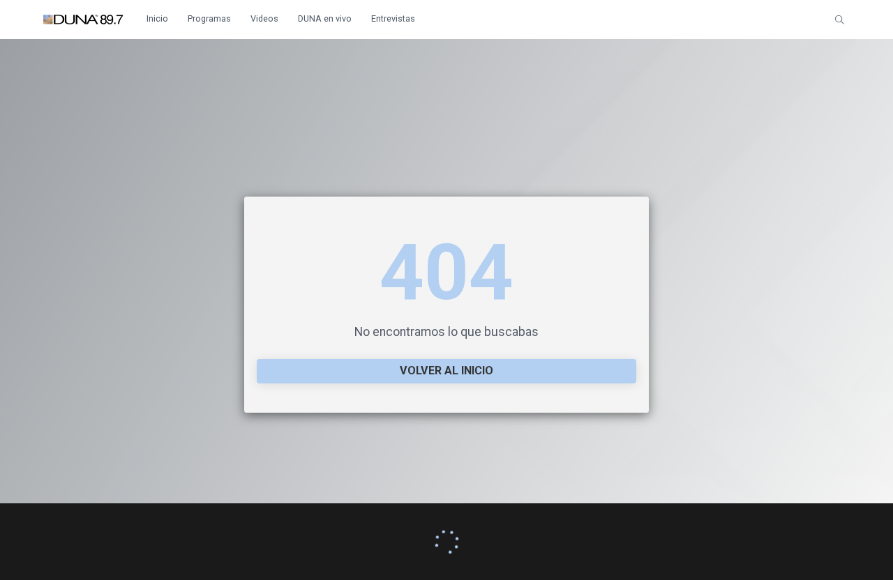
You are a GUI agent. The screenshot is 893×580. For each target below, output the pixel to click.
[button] (839, 19)
